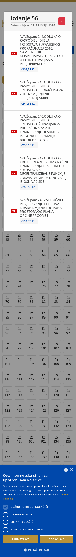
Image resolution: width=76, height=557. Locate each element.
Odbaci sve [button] (56, 539)
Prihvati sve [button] (20, 539)
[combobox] (66, 470)
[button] (38, 549)
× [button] (71, 469)
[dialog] (38, 511)
